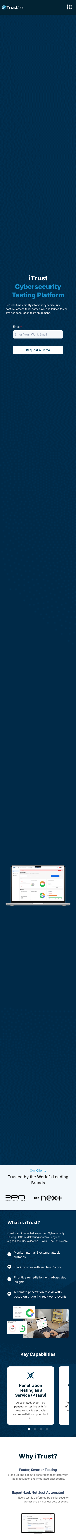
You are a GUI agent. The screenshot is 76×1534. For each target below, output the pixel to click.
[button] (29, 1429)
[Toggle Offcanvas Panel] (69, 7)
